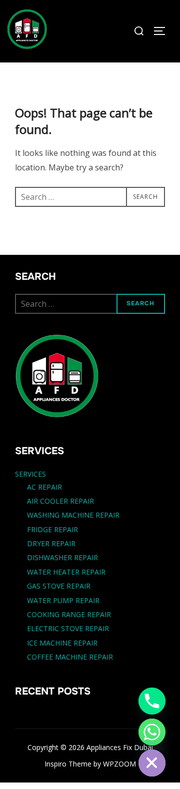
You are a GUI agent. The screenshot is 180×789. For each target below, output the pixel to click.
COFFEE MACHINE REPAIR (70, 657)
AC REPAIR (44, 487)
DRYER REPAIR (51, 543)
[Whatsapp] (152, 732)
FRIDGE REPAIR (52, 529)
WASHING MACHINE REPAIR (73, 515)
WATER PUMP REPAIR (63, 600)
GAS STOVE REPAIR (58, 586)
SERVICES (30, 474)
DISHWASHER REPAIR (62, 557)
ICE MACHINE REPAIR (62, 643)
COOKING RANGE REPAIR (69, 614)
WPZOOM (119, 764)
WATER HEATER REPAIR (66, 572)
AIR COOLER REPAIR (60, 501)
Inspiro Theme (68, 764)
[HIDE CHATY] (152, 763)
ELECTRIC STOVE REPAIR (68, 628)
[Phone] (152, 701)
